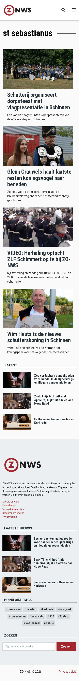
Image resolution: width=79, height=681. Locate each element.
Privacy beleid (68, 671)
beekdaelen (18, 616)
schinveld (38, 616)
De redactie (8, 505)
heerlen (31, 609)
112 (52, 616)
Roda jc (64, 616)
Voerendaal (33, 622)
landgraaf (65, 609)
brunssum (14, 609)
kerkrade (47, 609)
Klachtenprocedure (13, 513)
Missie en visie (10, 501)
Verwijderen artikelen (14, 509)
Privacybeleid (9, 516)
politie (50, 622)
